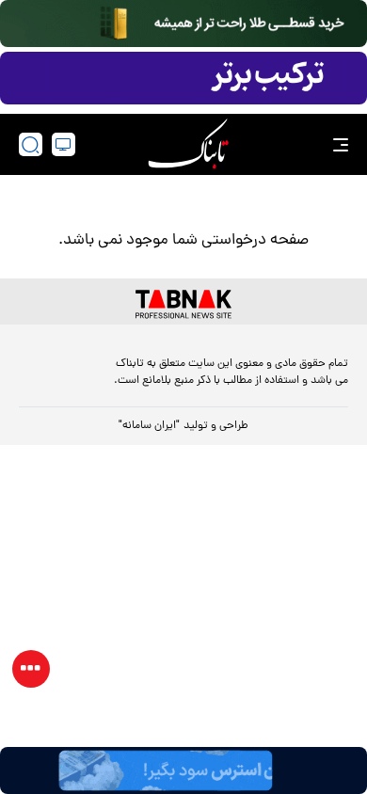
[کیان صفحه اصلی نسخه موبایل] (183, 770)
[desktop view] (63, 144)
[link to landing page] (188, 144)
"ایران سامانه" (149, 426)
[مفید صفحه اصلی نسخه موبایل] (183, 78)
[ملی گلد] (183, 23)
